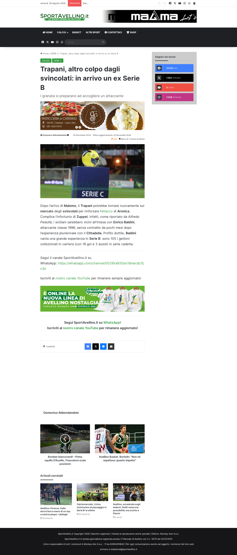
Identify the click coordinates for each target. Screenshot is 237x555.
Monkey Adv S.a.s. (169, 533)
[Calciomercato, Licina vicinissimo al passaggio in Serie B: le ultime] (92, 492)
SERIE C (54, 53)
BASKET (76, 32)
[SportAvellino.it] (64, 17)
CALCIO (61, 32)
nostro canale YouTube (72, 278)
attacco (107, 211)
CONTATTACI (114, 32)
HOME (49, 32)
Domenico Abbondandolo (54, 135)
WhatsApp (111, 322)
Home (45, 53)
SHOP (132, 32)
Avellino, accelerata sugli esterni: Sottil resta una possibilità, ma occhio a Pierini (123, 3)
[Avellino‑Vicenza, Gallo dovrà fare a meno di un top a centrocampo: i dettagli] (56, 494)
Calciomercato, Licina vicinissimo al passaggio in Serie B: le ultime (92, 507)
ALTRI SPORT (93, 32)
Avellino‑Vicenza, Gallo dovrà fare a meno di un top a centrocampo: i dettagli (55, 511)
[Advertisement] (92, 380)
